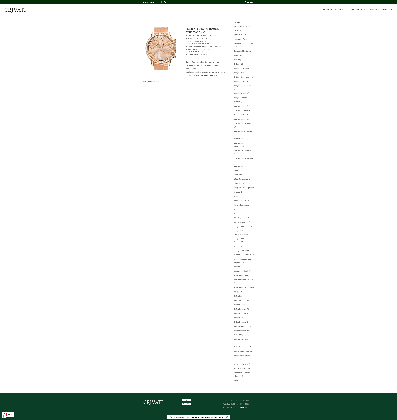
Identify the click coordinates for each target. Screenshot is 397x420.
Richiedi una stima (209, 75)
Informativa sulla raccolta (179, 417)
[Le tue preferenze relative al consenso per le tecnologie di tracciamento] (4, 416)
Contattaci (242, 407)
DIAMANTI (339, 10)
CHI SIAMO (327, 10)
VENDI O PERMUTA (371, 10)
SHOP (359, 10)
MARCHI (351, 10)
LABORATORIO (388, 10)
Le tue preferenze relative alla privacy (207, 417)
